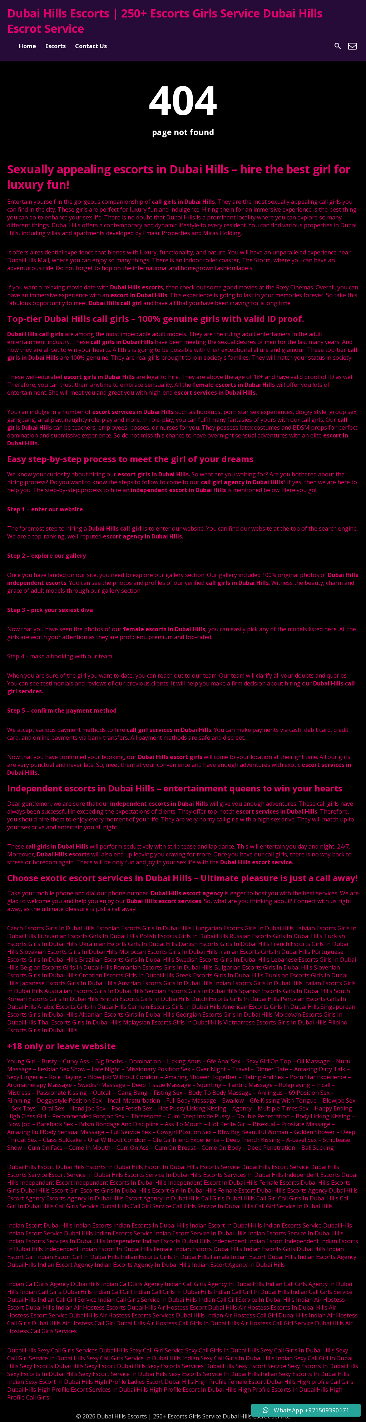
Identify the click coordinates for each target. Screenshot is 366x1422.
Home (27, 46)
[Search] (337, 46)
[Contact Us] (352, 46)
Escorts (55, 46)
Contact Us (91, 46)
